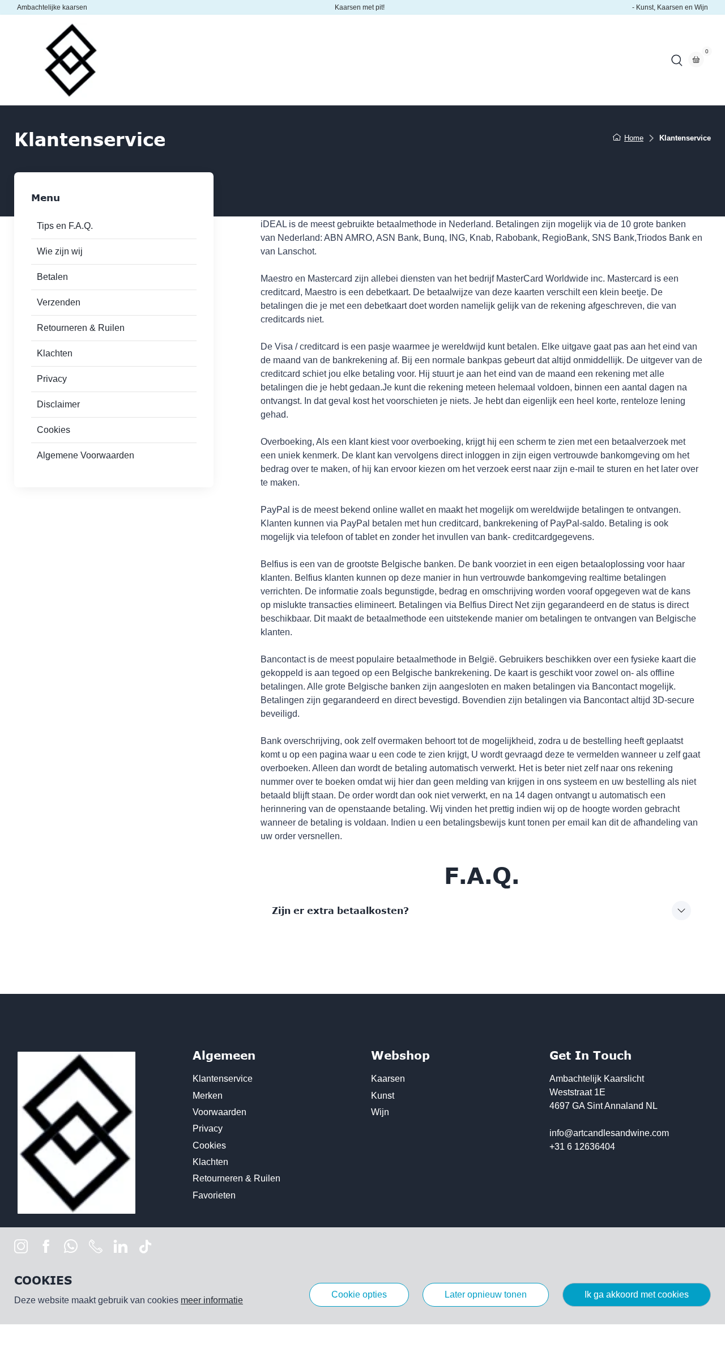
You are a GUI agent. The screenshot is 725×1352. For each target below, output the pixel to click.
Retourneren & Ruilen (81, 328)
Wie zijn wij (60, 251)
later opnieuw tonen (486, 1294)
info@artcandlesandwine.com (609, 1133)
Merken (208, 1095)
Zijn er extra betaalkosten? (340, 910)
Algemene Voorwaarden (85, 455)
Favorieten (214, 1195)
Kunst (382, 1095)
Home (158, 60)
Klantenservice (223, 1078)
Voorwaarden (219, 1112)
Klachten (54, 353)
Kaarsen (388, 1078)
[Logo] (70, 60)
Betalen (52, 277)
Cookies (53, 430)
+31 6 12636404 (582, 1146)
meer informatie (212, 1300)
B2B (303, 60)
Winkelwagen (406, 60)
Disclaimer (58, 404)
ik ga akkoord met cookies (637, 1294)
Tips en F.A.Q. (65, 226)
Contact (345, 60)
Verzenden (58, 302)
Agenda (260, 60)
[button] (677, 60)
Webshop (207, 60)
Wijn (380, 1112)
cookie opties (359, 1294)
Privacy (52, 379)
